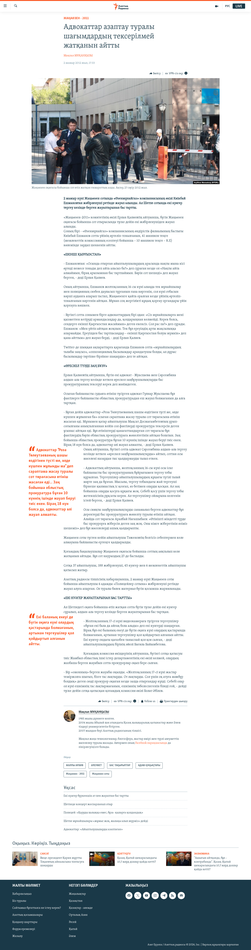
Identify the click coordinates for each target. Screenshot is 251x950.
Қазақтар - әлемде (81, 908)
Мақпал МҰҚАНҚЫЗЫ (78, 55)
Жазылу (17, 936)
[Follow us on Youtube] (146, 895)
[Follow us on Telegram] (163, 895)
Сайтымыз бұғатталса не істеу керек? (36, 908)
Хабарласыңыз (22, 894)
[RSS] (172, 895)
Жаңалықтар (77, 894)
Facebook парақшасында (151, 743)
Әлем (72, 936)
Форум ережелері (23, 929)
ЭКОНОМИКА (201, 854)
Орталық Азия (78, 915)
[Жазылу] (181, 895)
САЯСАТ (44, 854)
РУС (227, 6)
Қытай (73, 929)
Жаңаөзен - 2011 (76, 18)
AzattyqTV (123, 854)
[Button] (155, 73)
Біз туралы (19, 901)
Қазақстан (76, 901)
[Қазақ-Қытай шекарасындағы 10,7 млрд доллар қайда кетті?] (102, 859)
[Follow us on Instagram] (155, 895)
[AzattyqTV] (216, 6)
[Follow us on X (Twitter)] (137, 895)
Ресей (72, 922)
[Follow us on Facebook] (129, 895)
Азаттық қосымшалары (27, 915)
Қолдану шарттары (24, 922)
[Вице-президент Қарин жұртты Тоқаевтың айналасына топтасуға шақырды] (25, 859)
